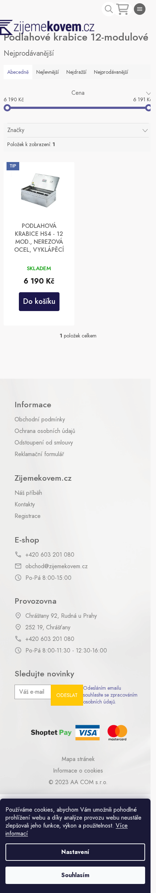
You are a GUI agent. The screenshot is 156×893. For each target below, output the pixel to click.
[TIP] (39, 190)
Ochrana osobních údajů (45, 431)
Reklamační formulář (39, 454)
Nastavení (75, 852)
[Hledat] (109, 9)
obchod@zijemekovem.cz (56, 566)
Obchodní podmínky (40, 420)
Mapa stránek (78, 759)
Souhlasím (75, 875)
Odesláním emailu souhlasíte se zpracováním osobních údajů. (110, 695)
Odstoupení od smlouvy (44, 443)
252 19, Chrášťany (47, 628)
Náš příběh (28, 493)
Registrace (28, 516)
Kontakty (25, 505)
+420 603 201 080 (49, 555)
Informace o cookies (78, 771)
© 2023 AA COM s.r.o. (78, 782)
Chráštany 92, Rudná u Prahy (61, 616)
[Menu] (139, 9)
